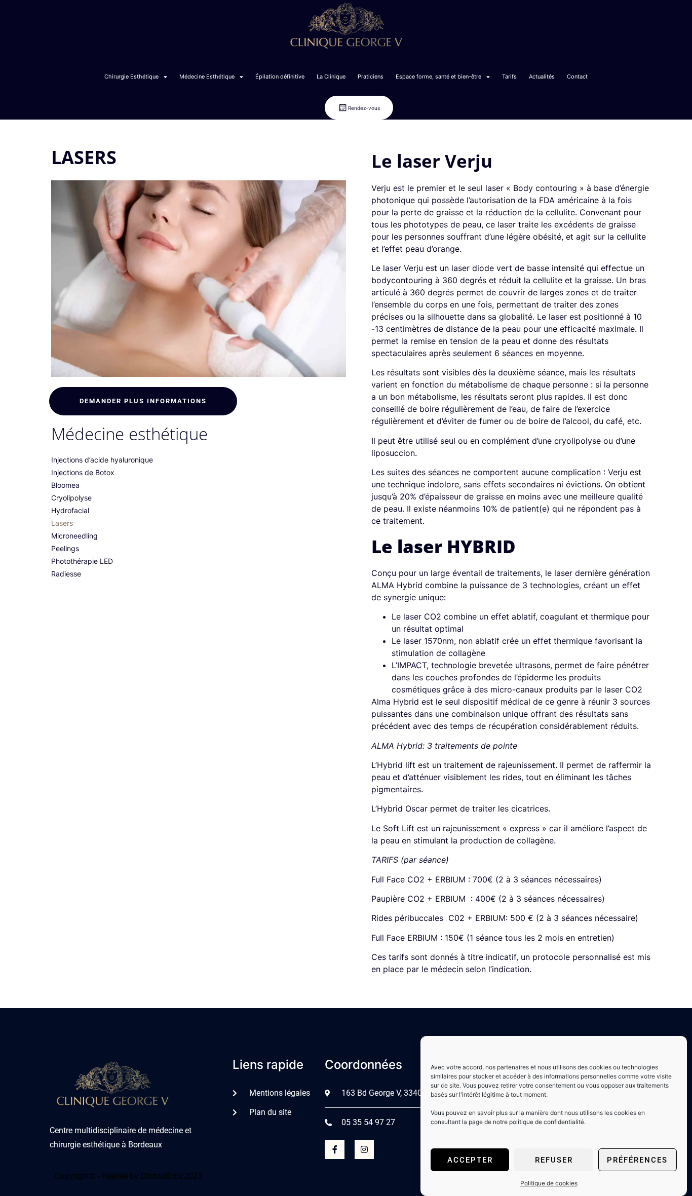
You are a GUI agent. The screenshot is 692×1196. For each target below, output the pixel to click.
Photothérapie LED (82, 561)
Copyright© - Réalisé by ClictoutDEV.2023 (128, 1176)
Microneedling (74, 535)
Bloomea (65, 485)
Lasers (62, 523)
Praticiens (370, 76)
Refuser (554, 1160)
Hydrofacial (70, 510)
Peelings (65, 548)
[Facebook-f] (334, 1149)
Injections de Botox (82, 472)
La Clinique (331, 76)
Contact (577, 76)
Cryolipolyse (71, 497)
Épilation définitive (279, 76)
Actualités (542, 76)
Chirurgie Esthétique (131, 76)
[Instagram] (364, 1149)
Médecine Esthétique (207, 76)
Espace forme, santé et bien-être (438, 76)
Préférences (637, 1160)
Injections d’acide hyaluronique (102, 459)
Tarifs (509, 76)
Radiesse (66, 573)
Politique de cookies (549, 1183)
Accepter (470, 1160)
